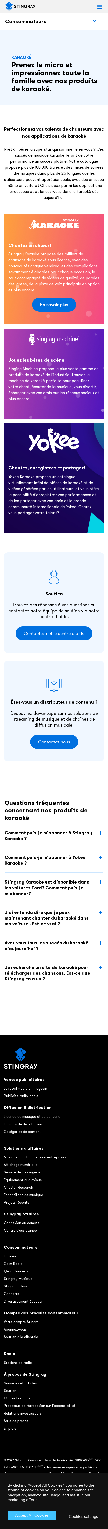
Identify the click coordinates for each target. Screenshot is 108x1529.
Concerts (11, 1293)
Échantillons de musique (23, 1195)
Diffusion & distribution (28, 1107)
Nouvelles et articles (20, 1383)
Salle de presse (16, 1421)
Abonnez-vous (15, 1329)
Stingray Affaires (21, 1214)
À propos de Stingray (25, 1374)
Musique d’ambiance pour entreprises (35, 1157)
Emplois (10, 1428)
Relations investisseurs (23, 1413)
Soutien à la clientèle (21, 1337)
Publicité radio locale (21, 1096)
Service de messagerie (22, 1172)
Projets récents (16, 1202)
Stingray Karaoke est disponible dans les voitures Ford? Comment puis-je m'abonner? (47, 887)
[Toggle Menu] (94, 21)
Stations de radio (18, 1362)
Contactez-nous (54, 742)
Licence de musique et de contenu (32, 1116)
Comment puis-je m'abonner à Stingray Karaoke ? (48, 835)
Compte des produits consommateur (41, 1313)
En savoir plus (54, 305)
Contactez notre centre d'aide (54, 633)
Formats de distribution (23, 1124)
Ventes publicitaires (24, 1079)
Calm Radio (13, 1263)
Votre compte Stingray (22, 1322)
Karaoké (10, 1256)
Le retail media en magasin (25, 1088)
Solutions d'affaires (24, 1148)
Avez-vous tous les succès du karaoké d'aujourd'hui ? (46, 945)
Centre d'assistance (20, 1230)
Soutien (10, 1390)
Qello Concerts (16, 1271)
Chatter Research (18, 1187)
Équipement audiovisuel (23, 1180)
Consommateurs (25, 21)
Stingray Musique (18, 1278)
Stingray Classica (18, 1286)
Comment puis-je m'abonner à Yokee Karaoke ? (45, 860)
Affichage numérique (21, 1164)
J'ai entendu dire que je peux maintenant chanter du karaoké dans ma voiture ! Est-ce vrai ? (47, 918)
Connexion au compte (22, 1223)
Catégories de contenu (23, 1131)
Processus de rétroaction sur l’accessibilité (39, 1405)
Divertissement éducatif (24, 1301)
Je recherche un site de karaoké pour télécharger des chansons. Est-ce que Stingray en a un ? (47, 973)
